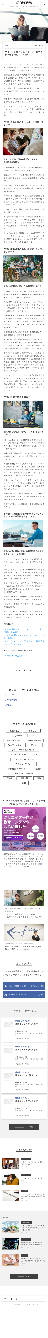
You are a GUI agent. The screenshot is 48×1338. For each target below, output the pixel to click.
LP (36, 754)
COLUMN (11, 694)
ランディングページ (19, 754)
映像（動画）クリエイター (17, 768)
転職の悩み (14, 730)
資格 (39, 778)
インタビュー (32, 730)
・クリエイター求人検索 (13, 656)
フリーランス (18, 735)
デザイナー (35, 745)
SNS (24, 783)
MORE (31, 1127)
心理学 (38, 768)
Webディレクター (15, 745)
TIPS (9, 705)
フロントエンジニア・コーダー (24, 749)
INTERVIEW (12, 699)
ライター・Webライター (24, 759)
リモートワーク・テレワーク (24, 773)
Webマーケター (34, 740)
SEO (33, 735)
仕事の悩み (24, 778)
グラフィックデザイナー (24, 764)
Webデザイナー (13, 740)
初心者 (10, 778)
